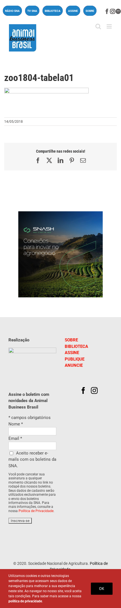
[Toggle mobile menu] (110, 26)
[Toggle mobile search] (98, 26)
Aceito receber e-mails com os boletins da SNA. (32, 459)
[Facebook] (83, 390)
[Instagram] (94, 390)
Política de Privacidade (36, 511)
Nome (15, 424)
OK (101, 588)
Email (15, 438)
